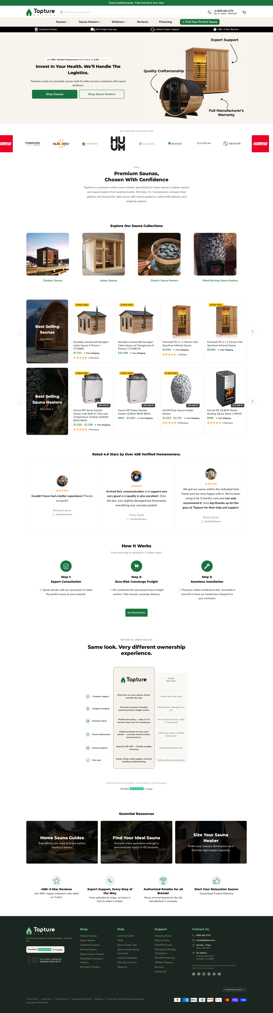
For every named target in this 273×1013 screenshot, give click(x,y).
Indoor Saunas (87, 940)
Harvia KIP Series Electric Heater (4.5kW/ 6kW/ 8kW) (134, 412)
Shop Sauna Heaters (101, 94)
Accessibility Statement (82, 999)
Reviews (159, 967)
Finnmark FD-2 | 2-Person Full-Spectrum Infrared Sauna (225, 343)
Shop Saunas (54, 94)
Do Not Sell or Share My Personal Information (125, 999)
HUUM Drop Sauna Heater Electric (178, 412)
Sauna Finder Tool (126, 945)
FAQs (120, 940)
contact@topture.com (205, 940)
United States (233, 989)
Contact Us (160, 971)
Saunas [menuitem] (61, 22)
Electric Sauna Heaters (92, 954)
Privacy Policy (32, 999)
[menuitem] (200, 22)
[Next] (252, 331)
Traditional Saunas (90, 945)
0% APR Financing (165, 957)
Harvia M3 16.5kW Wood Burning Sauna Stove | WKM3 (224, 412)
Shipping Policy (163, 935)
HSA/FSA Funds (163, 945)
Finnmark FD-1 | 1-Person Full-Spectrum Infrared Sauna (181, 343)
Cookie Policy (46, 999)
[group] (136, 143)
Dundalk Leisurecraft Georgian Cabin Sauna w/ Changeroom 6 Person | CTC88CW (136, 345)
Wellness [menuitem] (118, 22)
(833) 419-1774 (203, 935)
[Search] (61, 12)
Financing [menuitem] (165, 22)
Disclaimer (99, 999)
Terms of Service (62, 999)
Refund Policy (162, 940)
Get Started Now (136, 612)
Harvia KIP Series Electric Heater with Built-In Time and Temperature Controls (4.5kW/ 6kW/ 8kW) (90, 415)
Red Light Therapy (90, 967)
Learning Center (126, 935)
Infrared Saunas (88, 949)
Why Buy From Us (127, 962)
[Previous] (20, 331)
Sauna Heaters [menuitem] (89, 22)
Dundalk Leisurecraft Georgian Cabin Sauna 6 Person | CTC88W (90, 345)
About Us (122, 967)
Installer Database (127, 957)
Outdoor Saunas (88, 935)
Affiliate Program (164, 962)
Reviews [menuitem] (142, 22)
